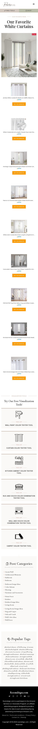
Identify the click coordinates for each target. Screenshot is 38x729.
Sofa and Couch (10, 614)
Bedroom (8, 580)
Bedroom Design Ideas (12, 584)
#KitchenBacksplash (11, 649)
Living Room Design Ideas (14, 609)
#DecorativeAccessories (13, 652)
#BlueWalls (28, 659)
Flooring (8, 590)
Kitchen (7, 599)
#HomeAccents (10, 659)
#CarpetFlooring (26, 652)
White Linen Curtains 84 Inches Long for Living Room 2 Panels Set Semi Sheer (19, 234)
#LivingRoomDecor (13, 676)
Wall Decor (9, 620)
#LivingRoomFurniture (11, 654)
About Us (5, 715)
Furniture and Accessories (14, 593)
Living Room (9, 605)
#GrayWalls (29, 664)
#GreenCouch (25, 676)
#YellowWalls (25, 673)
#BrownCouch (28, 661)
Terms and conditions (17, 715)
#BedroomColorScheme (27, 669)
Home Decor (9, 596)
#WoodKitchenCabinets (26, 671)
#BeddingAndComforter (10, 669)
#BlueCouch (14, 666)
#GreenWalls (20, 659)
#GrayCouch (23, 666)
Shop (29, 10)
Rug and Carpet (10, 612)
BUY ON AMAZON (19, 104)
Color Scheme (10, 587)
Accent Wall (9, 572)
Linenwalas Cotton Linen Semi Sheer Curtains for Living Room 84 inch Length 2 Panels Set (19, 269)
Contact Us (15, 717)
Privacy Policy (30, 715)
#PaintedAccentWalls (11, 671)
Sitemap (23, 717)
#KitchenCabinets (10, 647)
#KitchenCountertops (27, 654)
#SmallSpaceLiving (14, 673)
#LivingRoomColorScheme (19, 678)
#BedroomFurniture (12, 657)
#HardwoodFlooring (25, 649)
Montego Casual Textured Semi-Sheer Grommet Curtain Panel (19, 166)
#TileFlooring (21, 647)
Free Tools (10, 10)
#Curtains (30, 647)
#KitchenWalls (9, 664)
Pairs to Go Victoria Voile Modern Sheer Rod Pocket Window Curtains (19, 200)
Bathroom (8, 578)
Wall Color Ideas (10, 617)
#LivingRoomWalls (26, 657)
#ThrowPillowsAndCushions (14, 661)
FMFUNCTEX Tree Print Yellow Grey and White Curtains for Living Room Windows (19, 303)
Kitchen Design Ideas (12, 602)
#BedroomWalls (20, 664)
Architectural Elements (13, 575)
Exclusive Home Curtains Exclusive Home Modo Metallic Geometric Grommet (19, 337)
